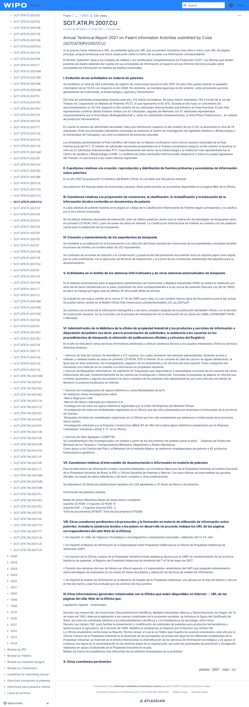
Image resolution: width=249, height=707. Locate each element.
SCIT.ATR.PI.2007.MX (27, 313)
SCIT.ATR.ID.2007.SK (27, 121)
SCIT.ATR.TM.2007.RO (28, 500)
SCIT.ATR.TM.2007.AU (28, 388)
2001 (14, 587)
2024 (14, 643)
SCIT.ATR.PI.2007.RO (27, 332)
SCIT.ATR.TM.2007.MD (28, 481)
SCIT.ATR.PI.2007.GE (27, 257)
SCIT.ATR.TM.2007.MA (28, 475)
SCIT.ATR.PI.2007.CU (28, 201)
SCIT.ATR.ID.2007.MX (27, 90)
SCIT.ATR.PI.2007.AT (27, 158)
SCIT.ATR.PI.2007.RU (27, 338)
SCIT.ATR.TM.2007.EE (27, 419)
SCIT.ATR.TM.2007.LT (27, 469)
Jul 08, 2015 (96, 29)
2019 (14, 612)
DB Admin (81, 29)
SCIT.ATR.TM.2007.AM (28, 375)
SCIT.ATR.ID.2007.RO (27, 102)
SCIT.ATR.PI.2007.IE (26, 270)
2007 (85, 15)
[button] (231, 5)
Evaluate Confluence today (195, 686)
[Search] (185, 5)
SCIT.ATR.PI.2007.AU (27, 164)
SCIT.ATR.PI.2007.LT (27, 288)
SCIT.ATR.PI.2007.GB (27, 251)
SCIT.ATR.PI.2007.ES (27, 239)
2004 (14, 568)
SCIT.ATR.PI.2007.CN (27, 189)
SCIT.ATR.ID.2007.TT (27, 127)
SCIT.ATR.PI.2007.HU (27, 264)
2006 (14, 556)
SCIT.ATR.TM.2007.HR (28, 444)
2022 (14, 630)
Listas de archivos (18, 693)
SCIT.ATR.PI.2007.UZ (27, 369)
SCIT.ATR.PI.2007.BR (27, 177)
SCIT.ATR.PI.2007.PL (27, 326)
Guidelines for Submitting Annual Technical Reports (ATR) (43, 674)
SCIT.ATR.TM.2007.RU (28, 506)
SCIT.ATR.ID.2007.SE (27, 114)
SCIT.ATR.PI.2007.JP (27, 276)
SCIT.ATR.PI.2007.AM (27, 152)
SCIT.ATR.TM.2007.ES (28, 425)
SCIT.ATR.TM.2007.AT (28, 382)
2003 (14, 574)
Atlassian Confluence (121, 691)
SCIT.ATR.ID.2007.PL (27, 96)
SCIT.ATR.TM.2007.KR (28, 463)
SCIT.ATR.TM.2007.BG (28, 394)
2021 (14, 624)
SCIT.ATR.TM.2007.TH (28, 525)
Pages (67, 15)
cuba (225, 669)
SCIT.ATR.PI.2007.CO (27, 195)
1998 (14, 606)
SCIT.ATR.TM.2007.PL (28, 494)
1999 (14, 599)
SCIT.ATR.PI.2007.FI (26, 245)
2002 (14, 581)
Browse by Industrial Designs (25, 661)
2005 (14, 562)
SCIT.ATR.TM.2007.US (28, 543)
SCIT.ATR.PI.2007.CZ (27, 208)
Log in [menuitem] (241, 5)
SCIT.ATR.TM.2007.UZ (28, 550)
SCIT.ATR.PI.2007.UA (27, 357)
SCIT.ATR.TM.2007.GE (28, 438)
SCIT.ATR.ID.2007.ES (27, 21)
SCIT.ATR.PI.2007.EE (27, 226)
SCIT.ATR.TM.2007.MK (28, 487)
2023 (14, 637)
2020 (14, 618)
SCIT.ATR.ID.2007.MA (27, 71)
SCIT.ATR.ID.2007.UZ (27, 145)
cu (233, 669)
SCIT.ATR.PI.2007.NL (27, 320)
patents (204, 669)
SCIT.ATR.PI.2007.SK (27, 344)
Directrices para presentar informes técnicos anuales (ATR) (44, 686)
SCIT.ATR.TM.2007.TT (28, 531)
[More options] (239, 15)
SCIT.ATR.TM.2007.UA (28, 537)
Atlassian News (199, 691)
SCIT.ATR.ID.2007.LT (27, 65)
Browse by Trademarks (22, 668)
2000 (14, 593)
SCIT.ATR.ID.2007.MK (27, 83)
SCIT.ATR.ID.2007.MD (27, 77)
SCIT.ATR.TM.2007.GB (28, 431)
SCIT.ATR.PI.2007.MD (27, 307)
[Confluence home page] (15, 5)
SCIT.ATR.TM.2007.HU (28, 450)
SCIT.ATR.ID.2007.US (27, 139)
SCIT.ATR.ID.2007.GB (27, 27)
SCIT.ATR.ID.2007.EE (27, 15)
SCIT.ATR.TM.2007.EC (28, 413)
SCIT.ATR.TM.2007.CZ (28, 407)
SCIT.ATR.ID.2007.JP (27, 52)
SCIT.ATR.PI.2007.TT (27, 351)
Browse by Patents (19, 655)
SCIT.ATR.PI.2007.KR (27, 282)
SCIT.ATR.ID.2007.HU (27, 46)
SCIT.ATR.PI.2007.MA (27, 301)
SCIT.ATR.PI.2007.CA (27, 183)
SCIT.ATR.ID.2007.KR (27, 58)
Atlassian (152, 700)
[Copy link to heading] (106, 44)
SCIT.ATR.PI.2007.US (27, 363)
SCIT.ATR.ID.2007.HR (27, 40)
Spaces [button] (35, 5)
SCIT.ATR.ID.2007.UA (27, 133)
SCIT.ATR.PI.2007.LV (27, 295)
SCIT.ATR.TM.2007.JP (28, 456)
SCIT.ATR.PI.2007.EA (27, 214)
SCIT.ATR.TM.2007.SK (28, 518)
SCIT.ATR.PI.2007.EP (27, 233)
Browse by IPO (16, 649)
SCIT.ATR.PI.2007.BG (27, 170)
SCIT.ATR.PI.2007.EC (27, 220)
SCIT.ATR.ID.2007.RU (27, 108)
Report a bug (180, 691)
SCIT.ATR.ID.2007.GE (27, 34)
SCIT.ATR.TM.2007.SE (28, 512)
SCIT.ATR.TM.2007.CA (28, 400)
